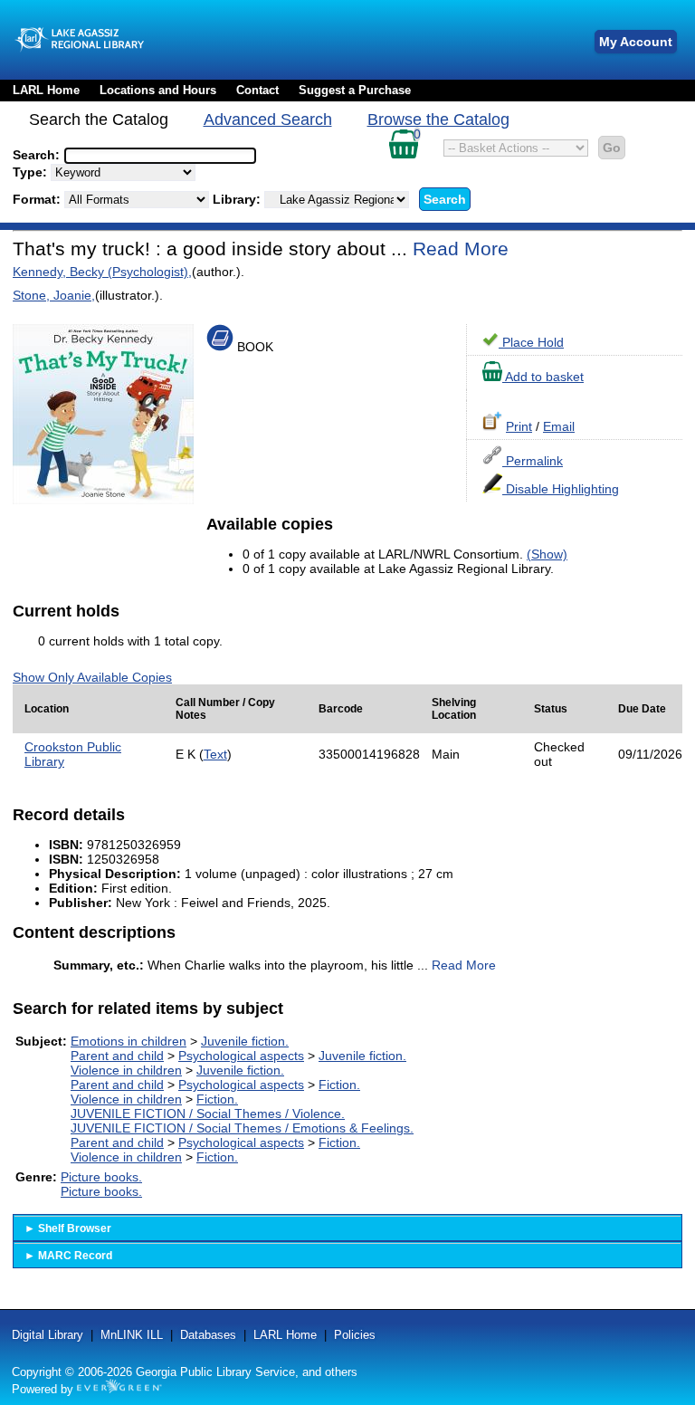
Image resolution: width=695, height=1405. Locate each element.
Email (559, 426)
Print (519, 426)
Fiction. (339, 1084)
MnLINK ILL (131, 1335)
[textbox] (151, 155)
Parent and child (117, 1055)
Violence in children (126, 1070)
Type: (32, 172)
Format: (38, 199)
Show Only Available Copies (92, 677)
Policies (355, 1335)
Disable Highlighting (560, 489)
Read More (461, 248)
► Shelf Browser (67, 1228)
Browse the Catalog (438, 119)
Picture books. (101, 1177)
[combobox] (160, 156)
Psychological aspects (241, 1055)
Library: (238, 199)
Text (215, 754)
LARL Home (46, 90)
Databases (208, 1335)
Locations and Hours (158, 90)
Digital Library (47, 1335)
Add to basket (543, 376)
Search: (38, 155)
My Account (635, 41)
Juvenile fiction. (245, 1041)
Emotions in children (128, 1041)
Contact (257, 90)
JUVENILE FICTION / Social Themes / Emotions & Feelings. (242, 1128)
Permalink (532, 461)
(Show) (547, 554)
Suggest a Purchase (355, 90)
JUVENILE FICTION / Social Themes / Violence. (208, 1113)
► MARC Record (68, 1255)
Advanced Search (268, 119)
